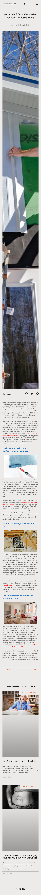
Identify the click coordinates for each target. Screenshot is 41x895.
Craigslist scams (8, 585)
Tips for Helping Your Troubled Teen (20, 761)
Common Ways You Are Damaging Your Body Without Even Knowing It (19, 856)
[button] (24, 4)
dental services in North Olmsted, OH (19, 646)
